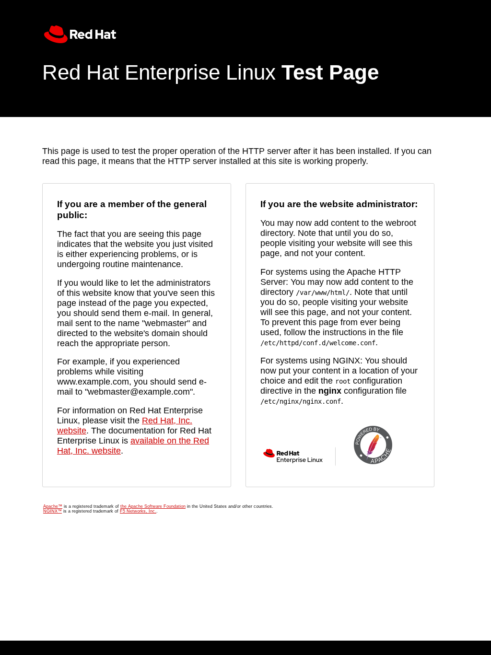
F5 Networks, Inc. (138, 511)
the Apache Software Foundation (153, 506)
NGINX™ (52, 511)
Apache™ (52, 506)
